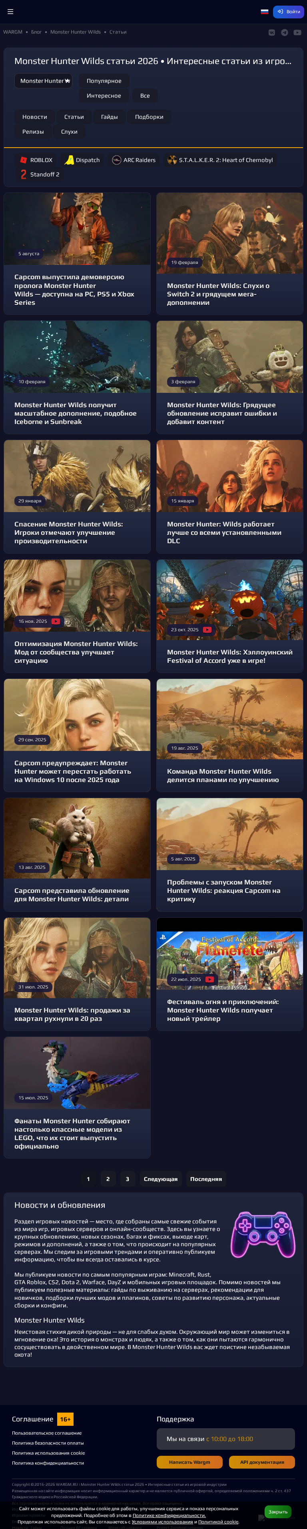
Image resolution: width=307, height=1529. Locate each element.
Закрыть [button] (278, 1512)
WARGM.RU (67, 1484)
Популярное (104, 80)
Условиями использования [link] (162, 1522)
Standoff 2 (45, 174)
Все (145, 95)
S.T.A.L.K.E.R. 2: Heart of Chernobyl (226, 159)
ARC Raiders (139, 159)
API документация (262, 1462)
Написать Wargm (189, 1462)
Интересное (104, 95)
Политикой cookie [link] (218, 1522)
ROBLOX (41, 159)
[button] (10, 12)
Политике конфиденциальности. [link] (169, 1515)
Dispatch (88, 159)
